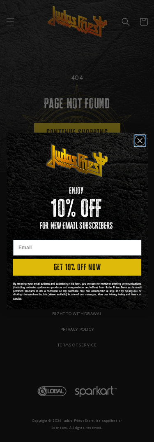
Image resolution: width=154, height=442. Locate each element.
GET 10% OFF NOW (76, 267)
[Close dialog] (139, 140)
